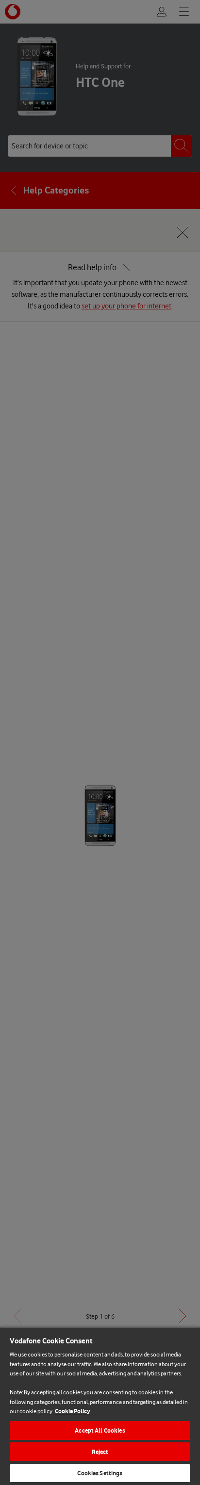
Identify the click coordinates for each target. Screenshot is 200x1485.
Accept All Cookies (100, 1430)
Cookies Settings (99, 1473)
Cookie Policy (72, 1411)
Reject (100, 1451)
